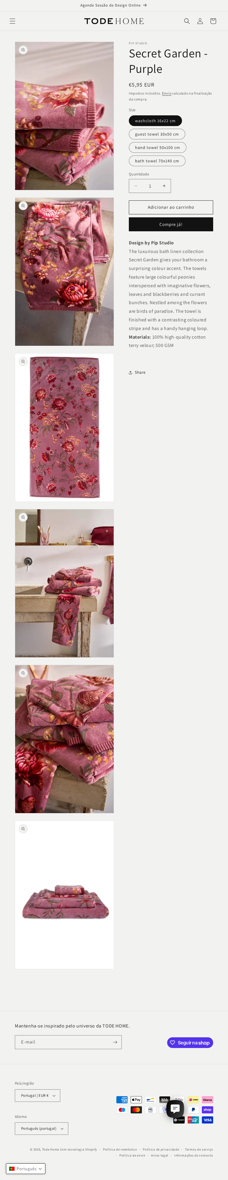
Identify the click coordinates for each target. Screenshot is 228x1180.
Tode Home (50, 1149)
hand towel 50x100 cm (157, 147)
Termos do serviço (199, 1149)
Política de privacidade (161, 1149)
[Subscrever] (114, 1042)
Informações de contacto (193, 1155)
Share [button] (140, 372)
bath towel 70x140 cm (157, 161)
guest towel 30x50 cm (157, 134)
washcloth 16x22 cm (155, 120)
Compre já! (171, 224)
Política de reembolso (120, 1149)
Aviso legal (159, 1155)
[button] (12, 21)
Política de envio (132, 1155)
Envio (167, 93)
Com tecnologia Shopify (78, 1149)
